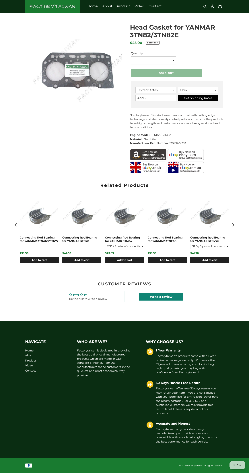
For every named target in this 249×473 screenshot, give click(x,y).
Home (29, 350)
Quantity (137, 53)
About (29, 355)
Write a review (161, 297)
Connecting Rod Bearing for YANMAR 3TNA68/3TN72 (39, 239)
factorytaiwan (195, 465)
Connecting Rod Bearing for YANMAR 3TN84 (122, 239)
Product (30, 360)
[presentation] (15, 225)
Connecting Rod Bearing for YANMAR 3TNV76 (207, 239)
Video (29, 365)
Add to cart (39, 260)
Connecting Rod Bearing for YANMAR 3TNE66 (165, 239)
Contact (30, 370)
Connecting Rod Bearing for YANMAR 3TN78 (79, 239)
